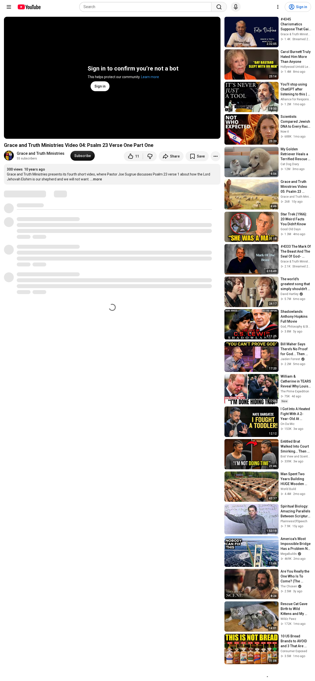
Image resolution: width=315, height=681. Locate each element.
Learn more (150, 77)
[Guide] (9, 7)
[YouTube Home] (29, 7)
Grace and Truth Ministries (40, 153)
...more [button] (96, 179)
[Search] (219, 7)
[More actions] (215, 156)
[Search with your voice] (236, 7)
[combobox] (146, 7)
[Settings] (278, 7)
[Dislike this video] (150, 156)
